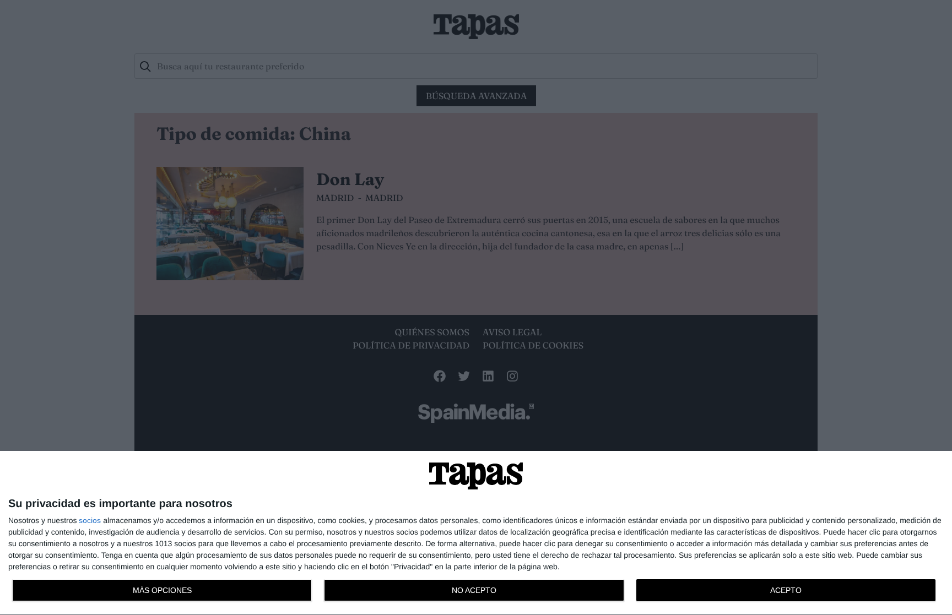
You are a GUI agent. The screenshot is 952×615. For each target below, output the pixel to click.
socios (90, 520)
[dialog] (476, 533)
